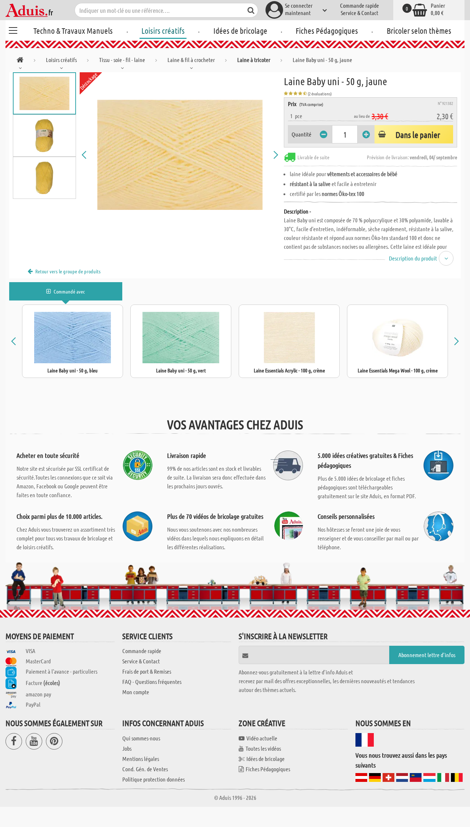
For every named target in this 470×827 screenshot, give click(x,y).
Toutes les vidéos (263, 748)
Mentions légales (140, 758)
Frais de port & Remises (146, 671)
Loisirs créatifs (163, 30)
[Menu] (13, 29)
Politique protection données (153, 779)
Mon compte (135, 691)
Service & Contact (359, 12)
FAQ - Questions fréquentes (151, 681)
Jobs (126, 748)
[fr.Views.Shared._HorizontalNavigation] (20, 61)
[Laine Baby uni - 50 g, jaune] (180, 154)
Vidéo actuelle (261, 738)
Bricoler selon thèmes (419, 30)
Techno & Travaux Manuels (73, 30)
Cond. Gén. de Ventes (145, 768)
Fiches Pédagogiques (327, 30)
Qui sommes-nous (141, 738)
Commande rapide (359, 5)
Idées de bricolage (240, 30)
